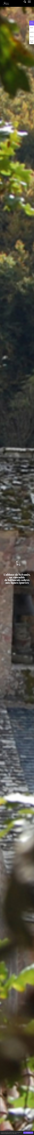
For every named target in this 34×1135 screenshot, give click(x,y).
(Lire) (18, 1133)
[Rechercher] (25, 1)
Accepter (28, 1132)
